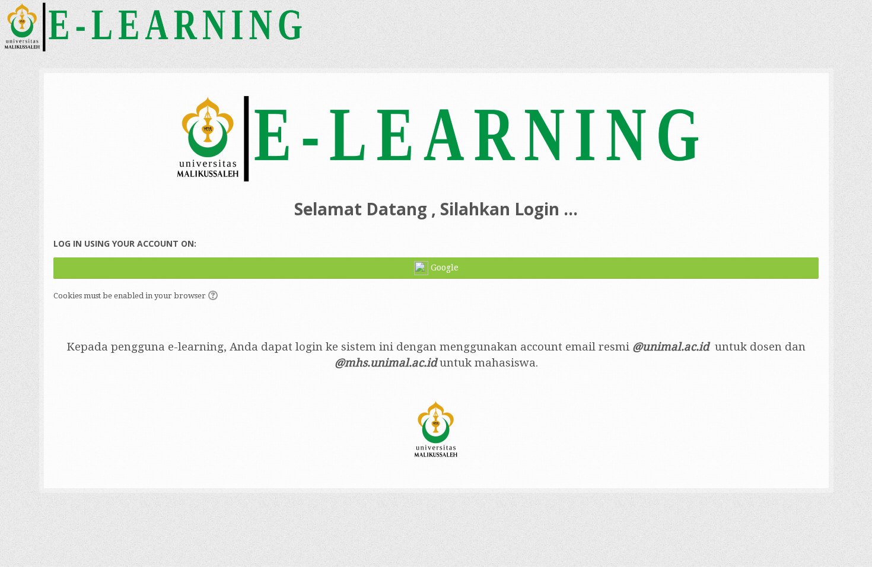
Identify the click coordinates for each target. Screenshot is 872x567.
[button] (215, 296)
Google (443, 267)
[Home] (152, 25)
